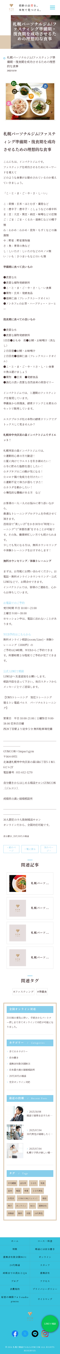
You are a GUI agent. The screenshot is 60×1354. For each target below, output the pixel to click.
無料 (20, 1213)
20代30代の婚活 (21, 836)
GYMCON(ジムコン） (28, 1198)
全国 (28, 1213)
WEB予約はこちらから (17, 634)
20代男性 (38, 1213)
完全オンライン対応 (19, 1082)
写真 (42, 1183)
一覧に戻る (30, 849)
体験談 (11, 1213)
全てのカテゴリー (18, 1051)
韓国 (18, 1190)
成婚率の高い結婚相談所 (18, 798)
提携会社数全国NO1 (19, 1063)
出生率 (23, 1183)
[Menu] (52, 7)
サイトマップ (45, 1299)
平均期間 (12, 1183)
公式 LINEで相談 (13, 671)
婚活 (44, 1198)
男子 (10, 1205)
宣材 (10, 1190)
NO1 (32, 1205)
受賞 (26, 1190)
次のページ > (48, 849)
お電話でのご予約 (14, 603)
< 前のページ (11, 849)
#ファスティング (23, 992)
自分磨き (7, 836)
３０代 (33, 1183)
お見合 (11, 1198)
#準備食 (42, 992)
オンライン (21, 1205)
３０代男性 (37, 1190)
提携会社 (43, 1205)
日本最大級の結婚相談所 (22, 1069)
